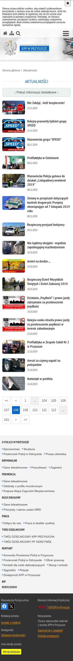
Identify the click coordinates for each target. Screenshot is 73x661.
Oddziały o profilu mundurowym (23, 486)
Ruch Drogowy (11, 498)
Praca (5, 516)
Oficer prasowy (55, 560)
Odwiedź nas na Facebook (4, 606)
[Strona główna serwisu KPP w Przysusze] (5, 33)
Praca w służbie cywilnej (40, 523)
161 (5, 418)
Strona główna (11, 70)
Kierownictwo (12, 449)
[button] (66, 34)
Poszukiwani (39, 467)
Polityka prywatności (48, 636)
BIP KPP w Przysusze (59, 607)
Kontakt (7, 548)
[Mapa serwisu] (11, 33)
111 (43, 409)
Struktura (29, 449)
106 (62, 399)
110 (34, 409)
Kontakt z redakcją (10, 622)
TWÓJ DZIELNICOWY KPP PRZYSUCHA (29, 536)
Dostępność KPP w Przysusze (22, 575)
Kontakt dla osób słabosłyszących (24, 565)
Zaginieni (56, 467)
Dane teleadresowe (15, 467)
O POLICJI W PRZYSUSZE (15, 442)
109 (24, 409)
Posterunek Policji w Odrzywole (23, 454)
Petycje (24, 570)
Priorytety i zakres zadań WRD (22, 509)
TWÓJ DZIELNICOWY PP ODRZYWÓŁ (28, 541)
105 (53, 399)
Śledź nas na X (11, 606)
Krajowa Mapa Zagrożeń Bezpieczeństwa (29, 491)
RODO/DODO (9, 587)
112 (53, 409)
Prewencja (9, 474)
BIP (4, 582)
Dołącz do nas (12, 523)
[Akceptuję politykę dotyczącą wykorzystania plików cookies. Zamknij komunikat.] (68, 3)
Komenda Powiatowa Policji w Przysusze (28, 555)
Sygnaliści (10, 570)
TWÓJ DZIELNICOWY (13, 530)
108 (15, 409)
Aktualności (30, 70)
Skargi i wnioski (58, 565)
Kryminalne (9, 460)
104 (43, 399)
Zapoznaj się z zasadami (50, 630)
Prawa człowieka (56, 454)
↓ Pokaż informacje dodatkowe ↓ (36, 92)
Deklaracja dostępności (13, 635)
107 (5, 409)
